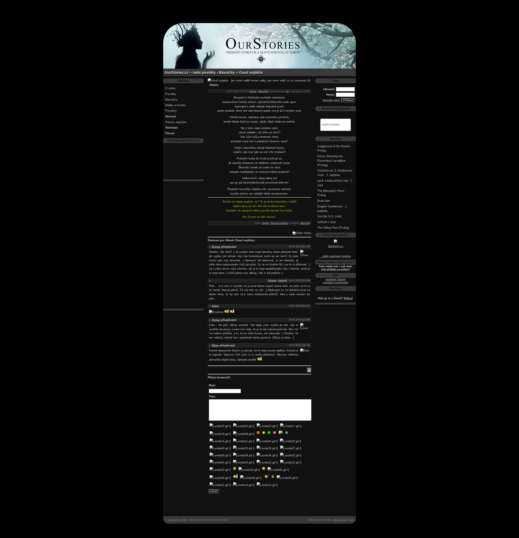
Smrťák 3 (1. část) (329, 216)
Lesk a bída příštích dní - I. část (335, 183)
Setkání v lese (326, 222)
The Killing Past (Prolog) (333, 227)
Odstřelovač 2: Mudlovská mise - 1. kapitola (334, 173)
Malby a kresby (175, 105)
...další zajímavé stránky (335, 256)
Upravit (282, 280)
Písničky (171, 110)
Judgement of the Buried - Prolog (334, 148)
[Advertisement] (259, 9)
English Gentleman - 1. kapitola (332, 208)
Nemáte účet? (332, 100)
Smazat (272, 280)
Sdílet (307, 233)
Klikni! (348, 298)
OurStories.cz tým (177, 520)
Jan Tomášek (339, 520)
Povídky (170, 94)
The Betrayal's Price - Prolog (331, 193)
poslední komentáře (335, 282)
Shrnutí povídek (279, 223)
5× (287, 91)
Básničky (171, 99)
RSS (351, 520)
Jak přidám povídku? (335, 269)
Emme (252, 91)
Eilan (215, 345)
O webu (170, 88)
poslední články (335, 279)
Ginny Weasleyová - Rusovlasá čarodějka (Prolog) (331, 160)
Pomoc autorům (176, 122)
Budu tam (323, 200)
